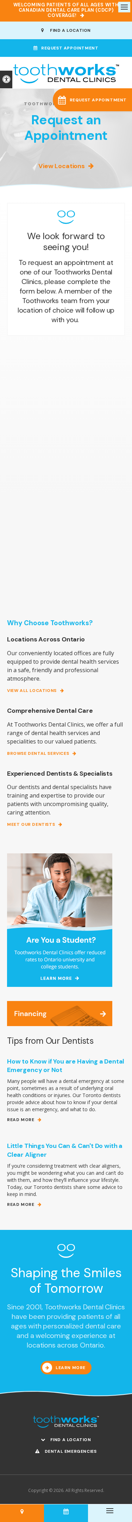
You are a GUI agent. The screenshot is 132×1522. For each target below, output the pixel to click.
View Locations (61, 166)
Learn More (71, 1367)
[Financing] (59, 1012)
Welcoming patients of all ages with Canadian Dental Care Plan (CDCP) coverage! (66, 10)
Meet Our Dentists (31, 824)
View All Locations (32, 690)
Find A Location (69, 30)
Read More (20, 1120)
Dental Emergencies (69, 1451)
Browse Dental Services (38, 753)
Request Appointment (69, 48)
